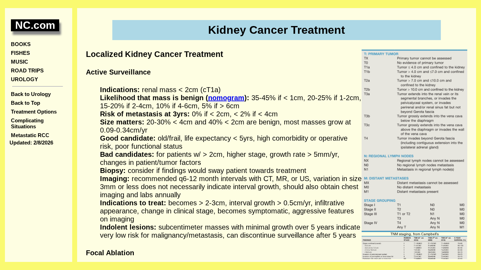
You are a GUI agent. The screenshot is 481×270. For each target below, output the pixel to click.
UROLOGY (24, 79)
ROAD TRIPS (27, 70)
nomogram (226, 98)
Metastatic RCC (30, 135)
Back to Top (25, 103)
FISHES (20, 53)
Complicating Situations (27, 123)
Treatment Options (34, 112)
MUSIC (19, 62)
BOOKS (21, 44)
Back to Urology (31, 94)
